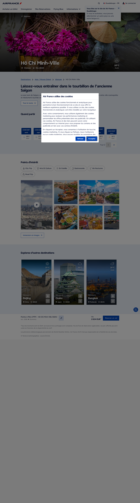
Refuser (80, 139)
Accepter (91, 139)
